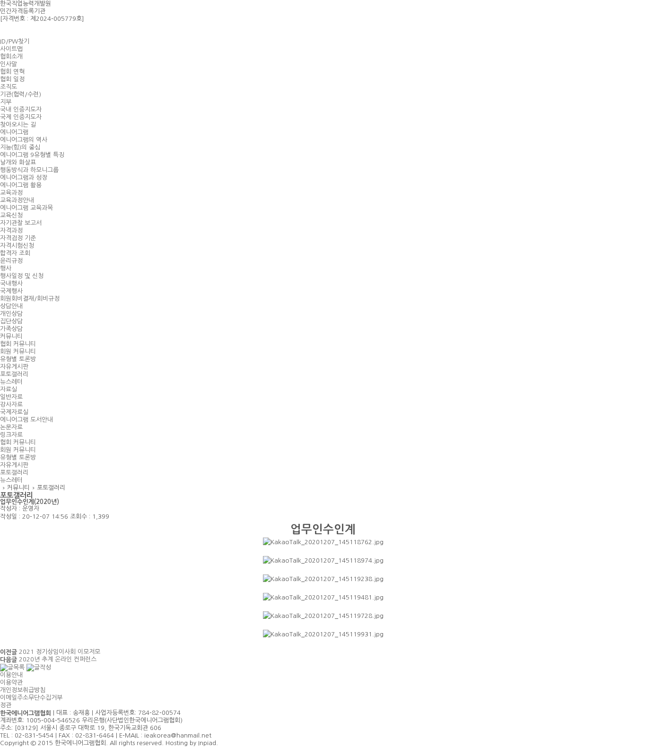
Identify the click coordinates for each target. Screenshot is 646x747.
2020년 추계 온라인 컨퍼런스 (57, 659)
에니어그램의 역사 (23, 140)
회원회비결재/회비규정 (30, 298)
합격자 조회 (15, 253)
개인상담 (11, 314)
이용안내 (11, 675)
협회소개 (11, 56)
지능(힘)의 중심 (20, 147)
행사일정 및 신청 (22, 276)
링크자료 (11, 435)
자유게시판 (14, 367)
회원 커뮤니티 (18, 351)
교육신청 (11, 215)
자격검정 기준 (18, 238)
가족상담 (11, 329)
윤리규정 (11, 261)
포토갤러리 (14, 374)
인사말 (8, 64)
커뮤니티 (11, 336)
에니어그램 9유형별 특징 (32, 155)
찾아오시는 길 (18, 125)
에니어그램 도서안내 (26, 420)
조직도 (8, 87)
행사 (5, 268)
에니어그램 (14, 132)
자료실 (8, 389)
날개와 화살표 (18, 162)
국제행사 (11, 291)
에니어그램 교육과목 (26, 208)
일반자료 (11, 397)
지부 (5, 102)
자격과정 (11, 230)
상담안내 (11, 306)
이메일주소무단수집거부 (31, 698)
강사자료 (11, 404)
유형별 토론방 (18, 359)
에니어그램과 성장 (23, 177)
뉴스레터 (11, 382)
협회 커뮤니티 (18, 344)
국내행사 (11, 283)
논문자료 (11, 427)
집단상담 (11, 321)
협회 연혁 (12, 72)
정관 (5, 705)
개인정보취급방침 (22, 690)
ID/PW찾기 (14, 41)
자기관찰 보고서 (21, 223)
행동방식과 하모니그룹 (29, 170)
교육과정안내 (17, 200)
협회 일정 (12, 79)
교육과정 (11, 193)
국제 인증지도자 (21, 117)
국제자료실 (14, 412)
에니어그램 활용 (21, 185)
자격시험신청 (17, 246)
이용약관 (11, 682)
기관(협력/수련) (20, 94)
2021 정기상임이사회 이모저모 (59, 652)
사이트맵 (11, 49)
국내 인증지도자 (21, 109)
